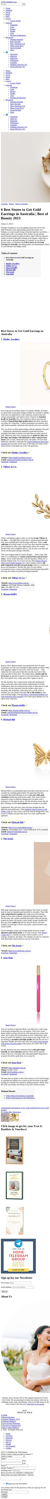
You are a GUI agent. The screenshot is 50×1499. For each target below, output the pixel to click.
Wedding (9, 10)
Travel (8, 12)
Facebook (4, 462)
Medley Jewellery (11, 339)
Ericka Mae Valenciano (12, 1112)
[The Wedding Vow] (9, 2)
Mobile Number (7, 1468)
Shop (12, 50)
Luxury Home (15, 21)
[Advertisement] (25, 302)
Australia (13, 63)
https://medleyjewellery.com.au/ (20, 458)
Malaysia (13, 56)
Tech (12, 33)
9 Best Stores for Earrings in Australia (20, 1096)
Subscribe (9, 1438)
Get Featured (10, 1446)
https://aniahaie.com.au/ (17, 1068)
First (24, 1461)
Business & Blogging (18, 35)
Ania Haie (10, 274)
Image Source (11, 407)
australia (4, 1108)
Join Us (8, 1442)
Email (4, 1466)
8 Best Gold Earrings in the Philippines (20, 1098)
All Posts (9, 1436)
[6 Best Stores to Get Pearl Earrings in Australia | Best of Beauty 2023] (5, 1121)
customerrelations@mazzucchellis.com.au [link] (22, 713)
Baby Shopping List (17, 44)
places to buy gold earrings (25, 1108)
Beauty (12, 29)
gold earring (11, 1108)
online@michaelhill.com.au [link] (17, 832)
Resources (9, 37)
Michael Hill (10, 270)
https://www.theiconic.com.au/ (19, 951)
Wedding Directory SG (18, 65)
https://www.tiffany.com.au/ (18, 583)
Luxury (8, 19)
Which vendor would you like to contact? (17, 1454)
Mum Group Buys (17, 46)
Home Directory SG (17, 67)
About (8, 8)
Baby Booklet (15, 42)
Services (9, 1440)
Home (8, 15)
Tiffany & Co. (11, 266)
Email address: (6, 1287)
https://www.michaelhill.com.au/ (20, 828)
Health (12, 31)
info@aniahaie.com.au (15, 1072)
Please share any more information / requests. (17, 1475)
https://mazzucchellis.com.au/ (19, 710)
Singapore (14, 54)
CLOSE (4, 1497)
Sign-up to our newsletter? (17, 1484)
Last (24, 1463)
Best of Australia (21, 204)
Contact (8, 1448)
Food (12, 27)
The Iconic (10, 272)
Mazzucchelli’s (11, 268)
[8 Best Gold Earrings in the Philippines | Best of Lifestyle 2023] (14, 1121)
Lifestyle (9, 23)
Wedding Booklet (16, 40)
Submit (8, 1444)
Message (4, 1492)
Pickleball (13, 25)
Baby (8, 17)
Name (4, 1459)
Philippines (14, 60)
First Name (5, 1283)
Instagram (13, 462)
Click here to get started (35, 1404)
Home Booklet (15, 48)
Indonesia (13, 58)
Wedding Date (7, 1470)
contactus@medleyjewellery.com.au (20, 460)
